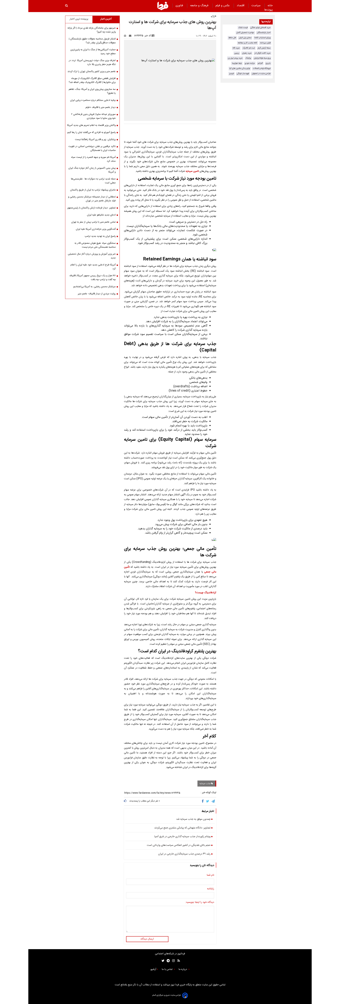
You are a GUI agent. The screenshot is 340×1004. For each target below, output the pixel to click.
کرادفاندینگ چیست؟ (205, 593)
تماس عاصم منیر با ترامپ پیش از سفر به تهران (93, 222)
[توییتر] (208, 801)
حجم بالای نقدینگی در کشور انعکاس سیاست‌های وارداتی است (179, 845)
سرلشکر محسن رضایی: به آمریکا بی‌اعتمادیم (94, 287)
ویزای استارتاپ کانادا (262, 37)
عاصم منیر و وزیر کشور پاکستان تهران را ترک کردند (91, 71)
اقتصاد (241, 5)
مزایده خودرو (250, 63)
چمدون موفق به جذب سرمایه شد (193, 819)
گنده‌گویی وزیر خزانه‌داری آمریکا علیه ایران (96, 229)
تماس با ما (167, 969)
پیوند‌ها (268, 9)
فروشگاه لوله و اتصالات (262, 68)
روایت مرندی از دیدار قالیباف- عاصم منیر (97, 294)
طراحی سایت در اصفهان (261, 73)
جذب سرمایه (205, 783)
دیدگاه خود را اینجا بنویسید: (199, 902)
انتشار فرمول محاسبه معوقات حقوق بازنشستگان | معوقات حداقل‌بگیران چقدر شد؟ (92, 41)
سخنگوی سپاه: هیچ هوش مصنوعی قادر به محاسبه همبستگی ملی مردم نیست (95, 245)
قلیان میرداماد (265, 43)
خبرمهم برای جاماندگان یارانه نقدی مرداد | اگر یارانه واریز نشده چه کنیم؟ (91, 30)
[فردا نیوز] (162, 5)
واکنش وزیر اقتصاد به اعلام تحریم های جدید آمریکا (91, 125)
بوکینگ (248, 58)
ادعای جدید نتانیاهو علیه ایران (101, 215)
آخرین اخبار (106, 19)
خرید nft (236, 48)
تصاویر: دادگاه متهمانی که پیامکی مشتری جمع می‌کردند (182, 828)
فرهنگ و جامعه (199, 5)
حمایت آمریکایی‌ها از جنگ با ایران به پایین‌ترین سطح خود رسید (93, 52)
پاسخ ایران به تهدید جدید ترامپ (100, 236)
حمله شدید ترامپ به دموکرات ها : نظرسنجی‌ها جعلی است (93, 181)
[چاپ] (126, 36)
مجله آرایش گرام (264, 48)
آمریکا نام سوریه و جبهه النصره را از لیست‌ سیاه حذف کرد (93, 159)
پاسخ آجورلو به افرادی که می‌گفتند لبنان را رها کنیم (91, 132)
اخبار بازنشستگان (264, 32)
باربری (268, 63)
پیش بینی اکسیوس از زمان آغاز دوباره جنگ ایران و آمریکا (92, 170)
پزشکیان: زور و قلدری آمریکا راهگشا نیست (95, 139)
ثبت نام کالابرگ (249, 48)
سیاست (256, 5)
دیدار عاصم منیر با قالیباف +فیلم (101, 107)
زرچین (236, 53)
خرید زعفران (247, 53)
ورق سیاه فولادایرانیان (262, 58)
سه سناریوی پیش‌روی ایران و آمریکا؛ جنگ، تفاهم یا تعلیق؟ (92, 91)
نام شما (210, 875)
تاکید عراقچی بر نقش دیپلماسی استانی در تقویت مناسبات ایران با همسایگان (92, 148)
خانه (270, 5)
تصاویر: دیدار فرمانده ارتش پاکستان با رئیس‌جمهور (91, 208)
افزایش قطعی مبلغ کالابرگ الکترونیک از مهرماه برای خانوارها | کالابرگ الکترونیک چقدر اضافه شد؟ (92, 80)
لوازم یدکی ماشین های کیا (239, 68)
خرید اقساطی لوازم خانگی (260, 27)
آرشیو (153, 969)
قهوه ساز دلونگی (243, 73)
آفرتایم (260, 63)
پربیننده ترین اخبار (79, 19)
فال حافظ (232, 37)
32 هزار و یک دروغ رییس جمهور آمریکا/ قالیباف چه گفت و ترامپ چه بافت (92, 278)
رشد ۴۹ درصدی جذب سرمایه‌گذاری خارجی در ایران (184, 854)
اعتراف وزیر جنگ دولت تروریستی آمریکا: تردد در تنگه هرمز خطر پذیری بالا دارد (92, 62)
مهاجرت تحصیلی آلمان (245, 32)
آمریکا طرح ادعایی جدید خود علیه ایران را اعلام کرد (93, 267)
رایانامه (210, 889)
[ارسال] (131, 36)
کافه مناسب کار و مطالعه (247, 43)
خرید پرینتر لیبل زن (235, 58)
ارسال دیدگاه (147, 939)
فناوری (179, 5)
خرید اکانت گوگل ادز (262, 53)
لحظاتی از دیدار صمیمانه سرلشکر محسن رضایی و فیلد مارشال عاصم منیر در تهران (92, 199)
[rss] (177, 960)
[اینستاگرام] (172, 960)
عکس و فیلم (223, 5)
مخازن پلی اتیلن (245, 37)
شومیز (231, 73)
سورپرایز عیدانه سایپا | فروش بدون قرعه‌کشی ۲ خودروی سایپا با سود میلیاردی (93, 116)
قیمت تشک (243, 27)
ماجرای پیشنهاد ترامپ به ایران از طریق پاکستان (93, 190)
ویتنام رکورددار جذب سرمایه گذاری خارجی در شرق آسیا (182, 837)
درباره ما (183, 969)
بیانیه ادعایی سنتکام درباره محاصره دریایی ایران (93, 100)
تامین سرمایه (192, 171)
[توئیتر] (162, 960)
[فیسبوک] (203, 801)
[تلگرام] (213, 801)
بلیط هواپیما (237, 63)
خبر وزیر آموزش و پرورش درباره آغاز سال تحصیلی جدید (92, 256)
